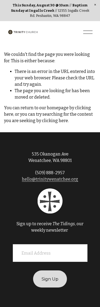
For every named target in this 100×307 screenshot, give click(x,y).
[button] (95, 5)
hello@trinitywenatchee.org (50, 179)
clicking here (55, 120)
